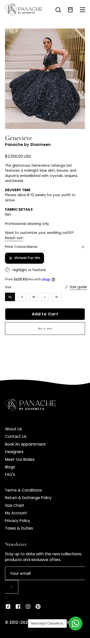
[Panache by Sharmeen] (23, 10)
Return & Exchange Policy (28, 497)
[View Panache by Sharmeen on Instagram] (28, 607)
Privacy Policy (17, 520)
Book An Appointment (25, 444)
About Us (13, 429)
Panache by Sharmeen (28, 144)
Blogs (10, 467)
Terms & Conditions (23, 490)
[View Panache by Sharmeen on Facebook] (18, 607)
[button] (58, 10)
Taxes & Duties (19, 528)
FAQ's (10, 474)
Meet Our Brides (19, 459)
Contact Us (15, 436)
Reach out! (14, 238)
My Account (16, 513)
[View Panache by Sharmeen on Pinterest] (38, 607)
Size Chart (14, 505)
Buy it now (45, 328)
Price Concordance (21, 246)
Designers (14, 451)
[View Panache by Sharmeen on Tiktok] (8, 607)
